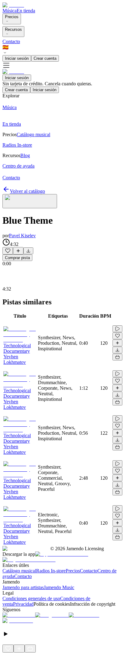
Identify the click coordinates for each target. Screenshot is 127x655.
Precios (11, 16)
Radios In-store (51, 570)
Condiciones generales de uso (31, 598)
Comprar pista (17, 257)
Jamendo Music (59, 587)
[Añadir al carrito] (117, 357)
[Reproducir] (117, 328)
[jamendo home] (13, 5)
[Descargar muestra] (28, 250)
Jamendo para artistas (23, 587)
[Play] (29, 201)
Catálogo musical (19, 570)
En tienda (26, 10)
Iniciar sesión (17, 58)
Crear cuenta (45, 58)
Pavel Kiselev (22, 235)
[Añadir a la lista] (18, 250)
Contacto (11, 41)
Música (9, 10)
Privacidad (23, 604)
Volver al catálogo (27, 191)
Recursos (13, 29)
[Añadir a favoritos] (7, 250)
